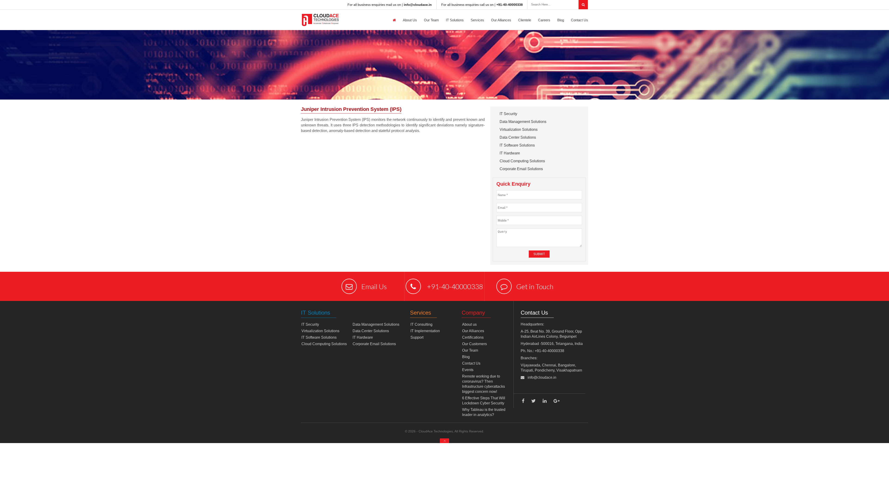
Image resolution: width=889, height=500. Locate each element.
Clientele (524, 20)
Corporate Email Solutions (521, 169)
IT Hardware (510, 153)
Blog (560, 20)
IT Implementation (425, 331)
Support (416, 337)
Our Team (431, 20)
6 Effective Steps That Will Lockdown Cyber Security (483, 400)
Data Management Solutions (523, 122)
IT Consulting (421, 324)
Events (467, 370)
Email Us (374, 286)
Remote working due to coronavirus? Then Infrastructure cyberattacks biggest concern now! (483, 384)
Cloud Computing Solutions (522, 161)
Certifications (473, 337)
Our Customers (474, 344)
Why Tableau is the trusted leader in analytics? (483, 412)
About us (410, 20)
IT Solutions (455, 20)
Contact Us (579, 20)
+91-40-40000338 (454, 286)
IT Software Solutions (517, 145)
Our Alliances (501, 20)
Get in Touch (534, 286)
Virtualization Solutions (519, 129)
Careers (544, 20)
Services (477, 20)
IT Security (508, 114)
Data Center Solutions (518, 137)
